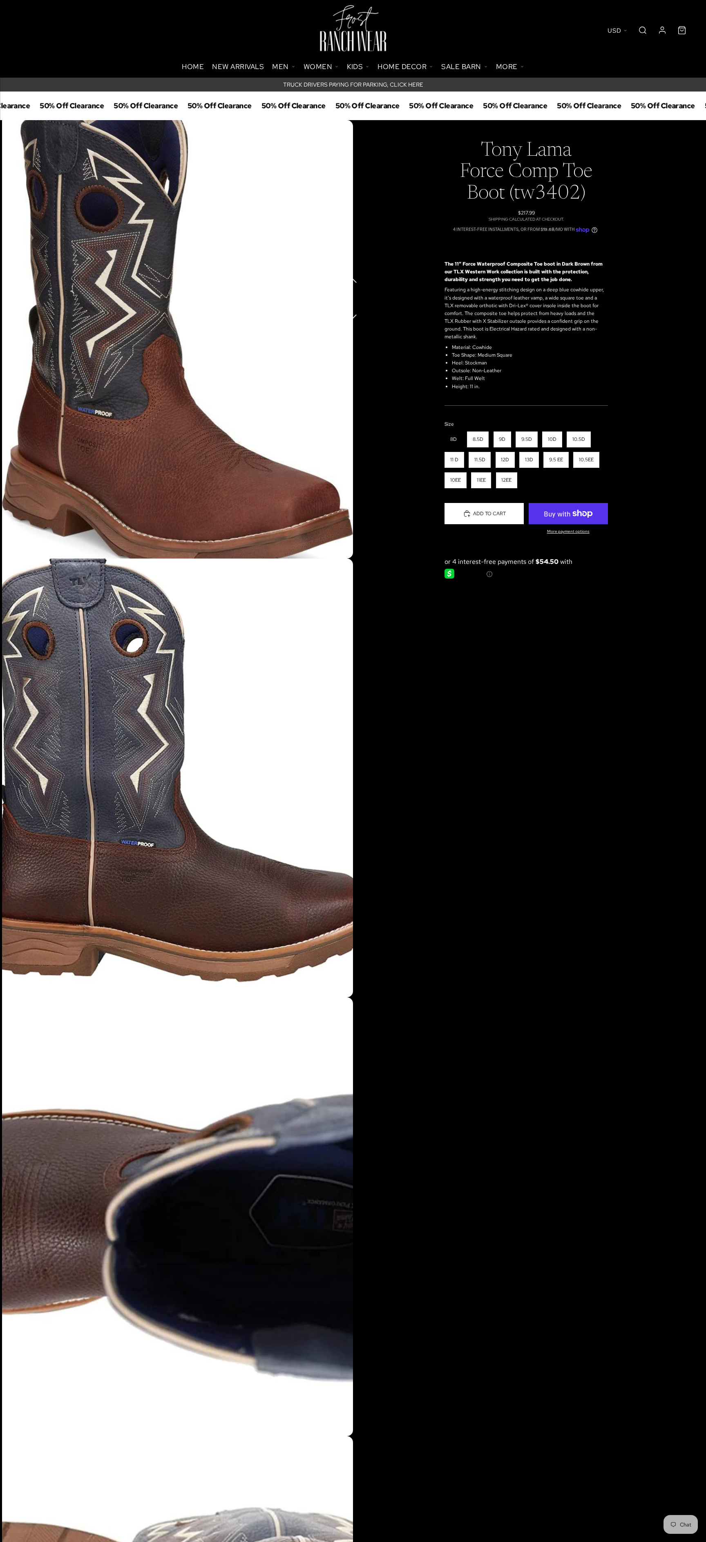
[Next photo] (353, 312)
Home (193, 66)
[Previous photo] (353, 279)
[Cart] (682, 30)
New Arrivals (238, 66)
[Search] (642, 30)
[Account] (662, 30)
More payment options (568, 531)
